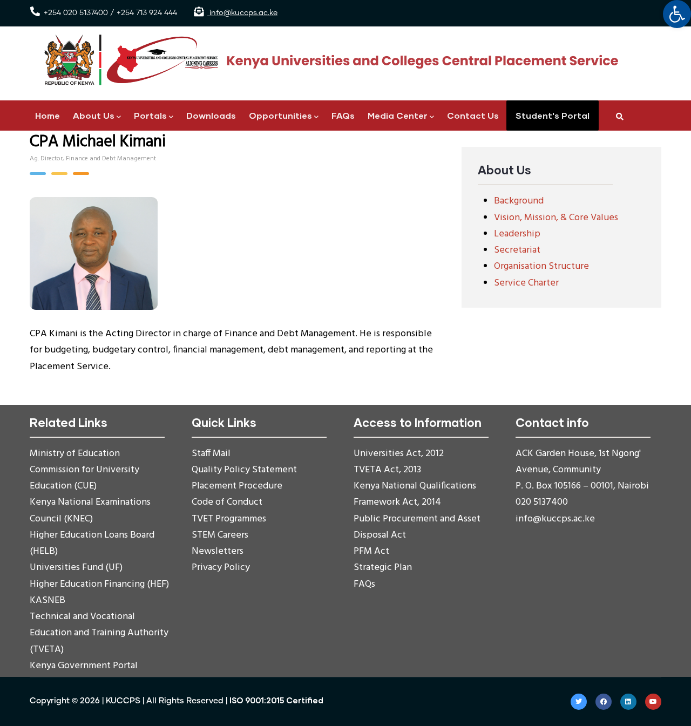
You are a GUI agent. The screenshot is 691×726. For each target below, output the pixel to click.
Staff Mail (211, 454)
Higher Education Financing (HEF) (99, 584)
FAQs (343, 115)
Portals (150, 115)
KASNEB (47, 600)
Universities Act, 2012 (399, 454)
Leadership (517, 234)
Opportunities (280, 115)
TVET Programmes (229, 519)
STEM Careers (220, 535)
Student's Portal (553, 115)
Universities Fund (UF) (76, 567)
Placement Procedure (237, 486)
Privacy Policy (221, 567)
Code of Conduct (227, 502)
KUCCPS (123, 701)
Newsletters (217, 551)
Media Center (398, 115)
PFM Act (371, 551)
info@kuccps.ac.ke (242, 13)
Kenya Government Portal (84, 666)
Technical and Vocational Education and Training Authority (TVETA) (99, 633)
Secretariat (517, 250)
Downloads (211, 115)
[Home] (327, 60)
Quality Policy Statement (244, 470)
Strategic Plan (383, 567)
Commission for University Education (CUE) (84, 478)
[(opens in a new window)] (579, 701)
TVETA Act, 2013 (387, 470)
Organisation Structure (541, 266)
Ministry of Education (75, 454)
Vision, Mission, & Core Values (556, 218)
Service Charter (526, 283)
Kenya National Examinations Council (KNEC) (90, 510)
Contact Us (473, 115)
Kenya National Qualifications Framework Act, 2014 (415, 494)
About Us (93, 115)
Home (47, 115)
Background (519, 201)
